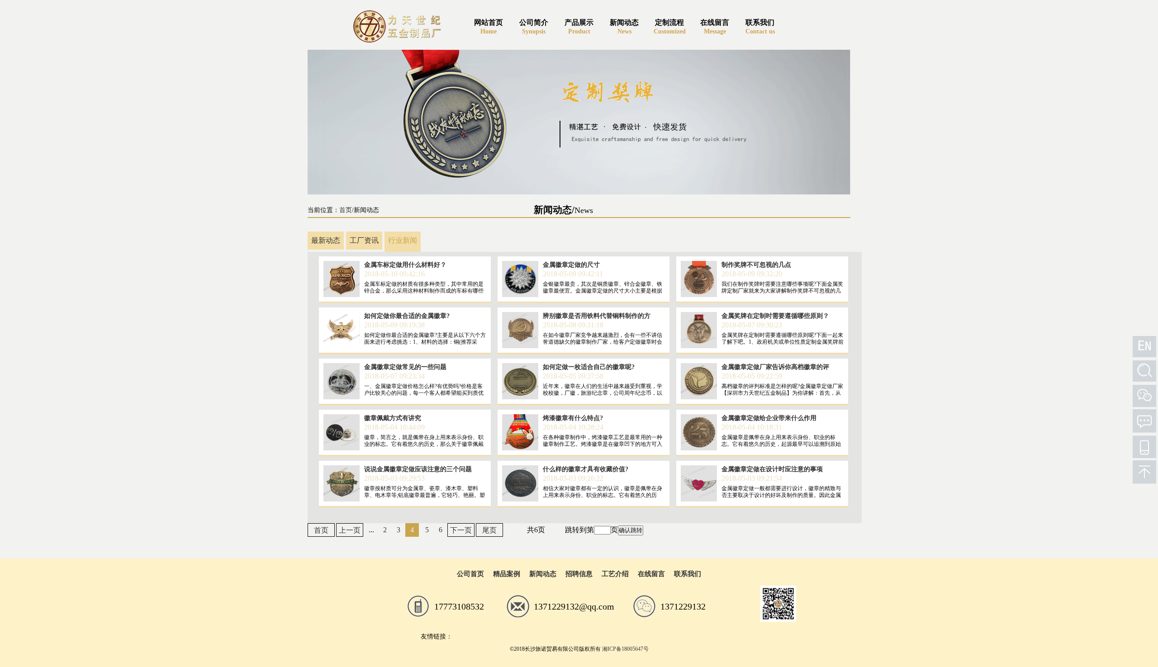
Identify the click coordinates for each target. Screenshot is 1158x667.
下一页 (461, 530)
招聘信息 (579, 573)
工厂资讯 (364, 240)
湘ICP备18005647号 (625, 649)
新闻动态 (542, 573)
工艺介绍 (615, 573)
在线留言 (651, 573)
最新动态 (325, 240)
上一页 (350, 530)
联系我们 (687, 573)
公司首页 (470, 573)
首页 (345, 210)
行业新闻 (402, 240)
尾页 (489, 530)
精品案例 (506, 573)
